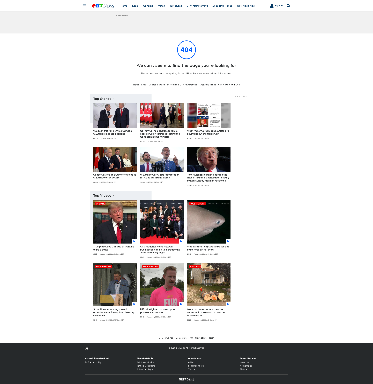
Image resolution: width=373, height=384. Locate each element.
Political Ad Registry (146, 369)
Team (211, 338)
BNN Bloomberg (196, 365)
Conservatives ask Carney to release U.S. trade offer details (114, 176)
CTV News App (166, 338)
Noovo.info (245, 362)
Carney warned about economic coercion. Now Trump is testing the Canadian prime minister (160, 134)
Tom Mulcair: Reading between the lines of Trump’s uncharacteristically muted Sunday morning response (208, 177)
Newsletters (200, 338)
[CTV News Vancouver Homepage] (103, 6)
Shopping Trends (222, 6)
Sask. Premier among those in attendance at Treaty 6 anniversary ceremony (113, 312)
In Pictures (176, 6)
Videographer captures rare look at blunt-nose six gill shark (208, 248)
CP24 (190, 362)
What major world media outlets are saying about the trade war (208, 132)
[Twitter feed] (87, 348)
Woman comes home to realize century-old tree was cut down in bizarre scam (206, 312)
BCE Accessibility (93, 362)
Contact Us (181, 338)
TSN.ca (191, 369)
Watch (161, 6)
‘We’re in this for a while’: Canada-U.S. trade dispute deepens (113, 132)
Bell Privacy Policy (145, 362)
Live (238, 84)
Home (123, 6)
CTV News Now (246, 6)
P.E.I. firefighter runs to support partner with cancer (158, 311)
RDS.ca (243, 369)
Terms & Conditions (146, 365)
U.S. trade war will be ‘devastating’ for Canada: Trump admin (160, 176)
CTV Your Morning (197, 6)
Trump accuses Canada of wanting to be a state (113, 248)
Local (135, 6)
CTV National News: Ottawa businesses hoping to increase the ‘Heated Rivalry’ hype (160, 249)
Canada (148, 6)
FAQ (191, 338)
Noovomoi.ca (246, 365)
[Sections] (84, 6)
